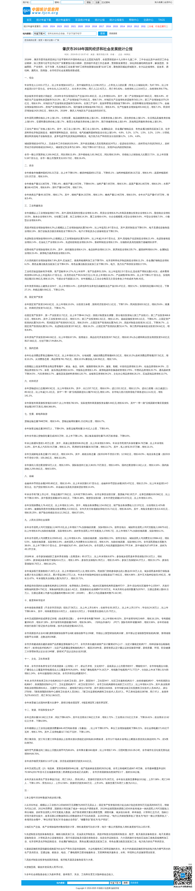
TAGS (161, 20)
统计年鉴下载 (43, 20)
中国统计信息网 (104, 888)
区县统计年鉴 (82, 20)
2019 (87, 26)
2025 (45, 26)
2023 (59, 26)
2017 (101, 26)
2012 (136, 26)
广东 (57, 40)
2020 (80, 26)
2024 (52, 26)
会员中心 (168, 2)
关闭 (190, 864)
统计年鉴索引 (63, 20)
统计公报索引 (117, 20)
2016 (108, 26)
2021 (73, 26)
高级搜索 (113, 33)
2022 (66, 26)
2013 (129, 26)
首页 (29, 20)
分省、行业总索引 (157, 26)
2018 (94, 26)
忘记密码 (106, 2)
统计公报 (100, 20)
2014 (122, 26)
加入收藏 (159, 2)
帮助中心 (134, 20)
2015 (115, 26)
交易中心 (148, 20)
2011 (143, 26)
